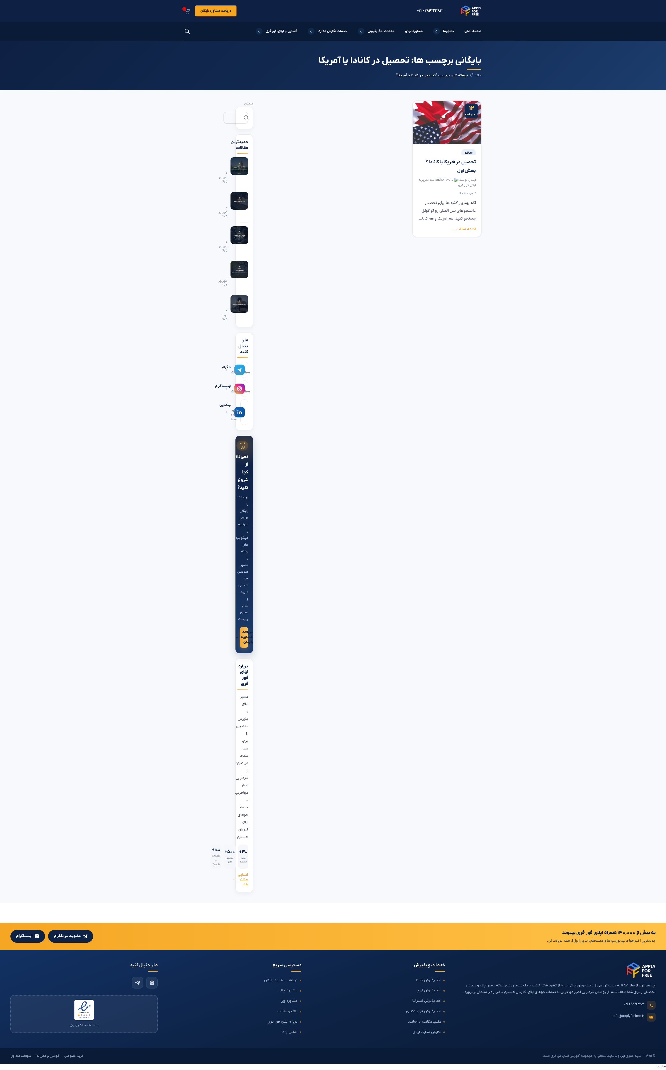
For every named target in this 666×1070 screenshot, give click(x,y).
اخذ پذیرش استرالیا (426, 1000)
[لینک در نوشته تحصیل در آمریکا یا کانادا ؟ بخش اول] (447, 122)
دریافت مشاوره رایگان (215, 11)
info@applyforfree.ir (628, 1016)
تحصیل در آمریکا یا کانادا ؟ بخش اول (451, 166)
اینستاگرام (24, 936)
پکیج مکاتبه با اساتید (424, 1021)
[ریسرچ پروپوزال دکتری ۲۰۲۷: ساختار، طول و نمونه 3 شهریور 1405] (244, 205)
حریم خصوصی (74, 1056)
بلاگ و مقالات (288, 1011)
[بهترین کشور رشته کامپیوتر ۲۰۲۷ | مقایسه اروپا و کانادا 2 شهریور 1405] (244, 239)
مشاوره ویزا (289, 1000)
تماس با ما (289, 1032)
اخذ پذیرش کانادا (428, 980)
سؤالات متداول (20, 1056)
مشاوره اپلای (288, 990)
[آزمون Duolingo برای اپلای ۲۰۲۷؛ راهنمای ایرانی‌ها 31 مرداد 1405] (244, 308)
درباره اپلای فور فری (282, 1021)
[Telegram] (137, 982)
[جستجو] (187, 31)
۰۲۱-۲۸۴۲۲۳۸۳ (634, 1004)
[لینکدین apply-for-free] (244, 412)
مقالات (468, 153)
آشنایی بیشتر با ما (243, 879)
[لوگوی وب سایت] (471, 10)
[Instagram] (152, 982)
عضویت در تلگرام (67, 936)
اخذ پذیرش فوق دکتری (423, 1011)
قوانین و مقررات (47, 1056)
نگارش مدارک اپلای (427, 1032)
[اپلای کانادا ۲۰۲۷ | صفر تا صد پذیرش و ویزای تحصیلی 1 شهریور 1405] (244, 274)
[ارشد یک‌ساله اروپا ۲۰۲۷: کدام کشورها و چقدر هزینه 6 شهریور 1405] (244, 170)
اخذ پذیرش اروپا (429, 990)
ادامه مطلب (466, 229)
